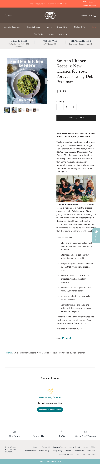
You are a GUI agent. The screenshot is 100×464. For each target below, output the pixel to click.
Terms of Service (30, 451)
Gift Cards (38, 34)
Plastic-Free (90, 451)
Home (9, 353)
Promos (85, 6)
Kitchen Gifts (79, 27)
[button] (50, 461)
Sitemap (68, 451)
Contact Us (46, 447)
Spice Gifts (62, 27)
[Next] (47, 81)
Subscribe (92, 2)
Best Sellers (80, 454)
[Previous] (6, 81)
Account (36, 447)
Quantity (60, 101)
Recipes (50, 34)
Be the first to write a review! (50, 409)
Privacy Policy (57, 451)
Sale (94, 27)
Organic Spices (33, 27)
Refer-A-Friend (74, 447)
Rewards (92, 6)
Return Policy (44, 451)
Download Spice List (66, 454)
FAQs (85, 2)
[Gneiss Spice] (50, 15)
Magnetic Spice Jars (11, 27)
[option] (27, 81)
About (62, 34)
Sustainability (79, 451)
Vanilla (49, 27)
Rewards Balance (59, 447)
